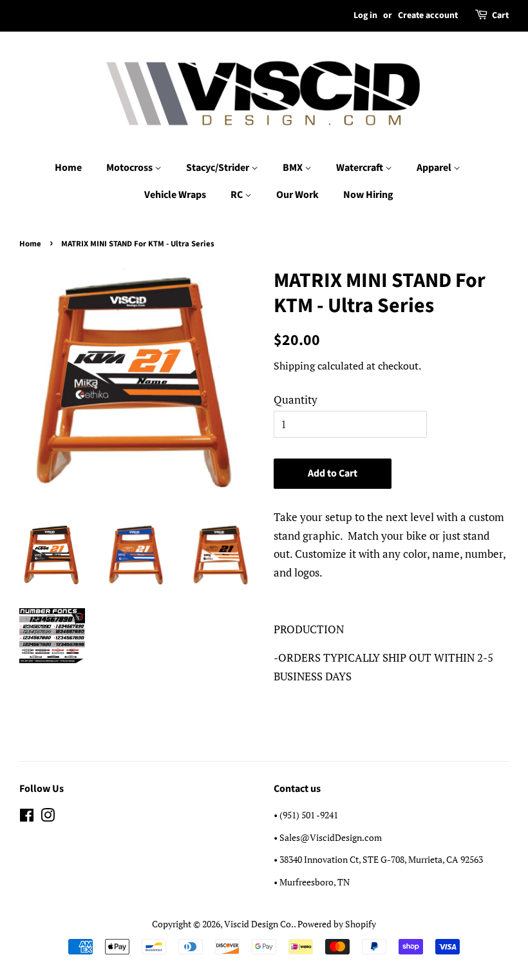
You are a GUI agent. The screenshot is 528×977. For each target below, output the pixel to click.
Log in (365, 15)
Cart (500, 15)
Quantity (295, 399)
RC (238, 195)
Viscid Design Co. (259, 924)
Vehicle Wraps (175, 195)
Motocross (130, 168)
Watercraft (360, 168)
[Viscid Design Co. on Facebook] (26, 817)
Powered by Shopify (336, 924)
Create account (428, 15)
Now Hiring (368, 195)
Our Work (297, 195)
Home (68, 168)
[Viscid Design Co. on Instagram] (48, 817)
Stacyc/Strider (218, 168)
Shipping (294, 366)
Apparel (435, 168)
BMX (294, 168)
